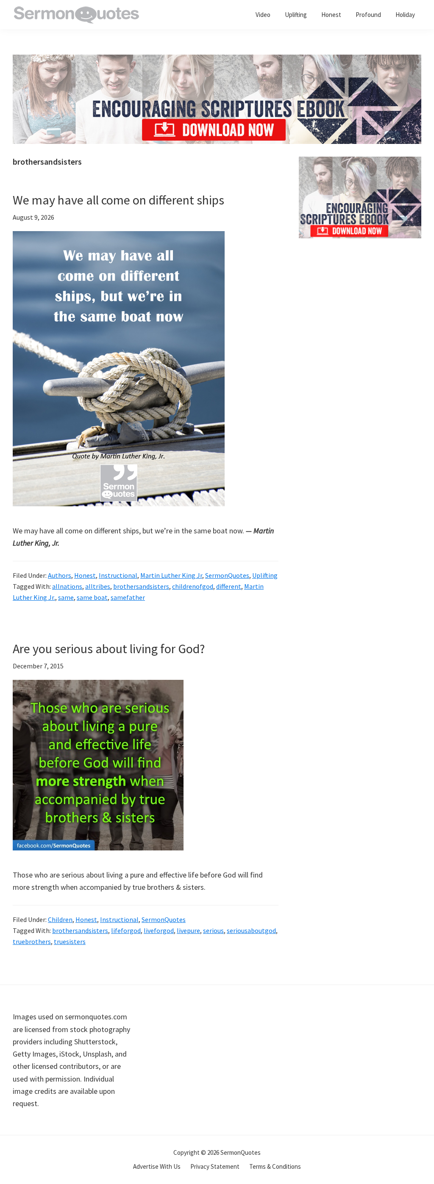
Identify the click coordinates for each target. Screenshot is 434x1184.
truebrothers (32, 941)
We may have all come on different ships (118, 200)
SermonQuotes (227, 575)
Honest (85, 575)
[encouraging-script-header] (217, 61)
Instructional (118, 575)
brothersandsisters (141, 586)
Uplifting (265, 575)
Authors (59, 575)
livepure (188, 930)
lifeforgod (126, 930)
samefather (128, 597)
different (228, 586)
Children (60, 919)
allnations (67, 586)
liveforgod (159, 930)
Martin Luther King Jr (171, 575)
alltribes (97, 586)
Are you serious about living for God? (109, 648)
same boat (92, 597)
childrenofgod (192, 586)
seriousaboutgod (251, 930)
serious (213, 930)
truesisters (70, 941)
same (66, 597)
